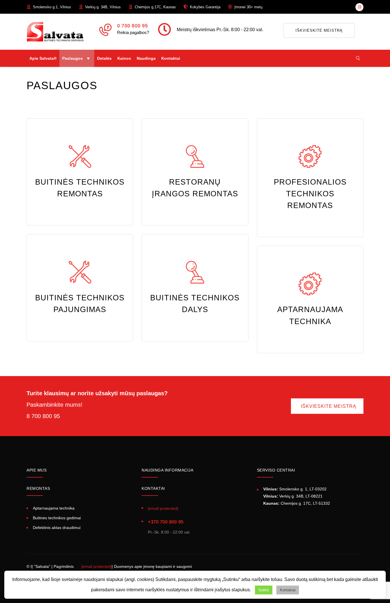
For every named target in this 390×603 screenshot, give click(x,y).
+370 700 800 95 (165, 522)
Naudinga (146, 58)
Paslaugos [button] (72, 58)
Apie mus (37, 470)
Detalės (104, 58)
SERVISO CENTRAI (276, 470)
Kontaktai (170, 58)
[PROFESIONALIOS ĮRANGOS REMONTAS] (310, 156)
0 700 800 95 (132, 26)
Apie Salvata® (43, 58)
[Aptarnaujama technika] (310, 283)
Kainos (124, 58)
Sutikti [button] (263, 590)
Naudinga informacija (167, 470)
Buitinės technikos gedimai (57, 518)
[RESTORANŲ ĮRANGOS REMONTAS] (195, 156)
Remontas (38, 488)
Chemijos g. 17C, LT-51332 (296, 503)
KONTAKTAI (153, 488)
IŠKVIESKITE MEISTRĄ (319, 30)
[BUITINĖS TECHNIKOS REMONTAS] (80, 156)
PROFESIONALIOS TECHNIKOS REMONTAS (310, 193)
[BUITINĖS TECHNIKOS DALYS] (195, 272)
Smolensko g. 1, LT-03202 (295, 489)
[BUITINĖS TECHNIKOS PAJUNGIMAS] (80, 272)
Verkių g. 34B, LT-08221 (293, 496)
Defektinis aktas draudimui (57, 527)
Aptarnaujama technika (54, 508)
